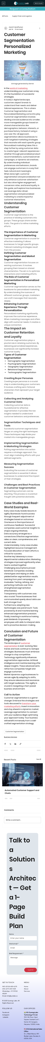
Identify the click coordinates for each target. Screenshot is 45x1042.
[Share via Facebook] (5, 744)
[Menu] (3, 3)
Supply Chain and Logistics (22, 16)
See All (38, 759)
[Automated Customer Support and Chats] (22, 774)
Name (11, 934)
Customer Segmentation (14, 731)
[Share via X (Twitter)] (10, 744)
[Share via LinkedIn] (15, 744)
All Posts (5, 16)
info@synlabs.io (12, 996)
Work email (14, 944)
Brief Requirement (16, 954)
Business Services (10, 737)
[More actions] (39, 28)
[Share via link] (20, 744)
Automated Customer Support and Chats (22, 791)
